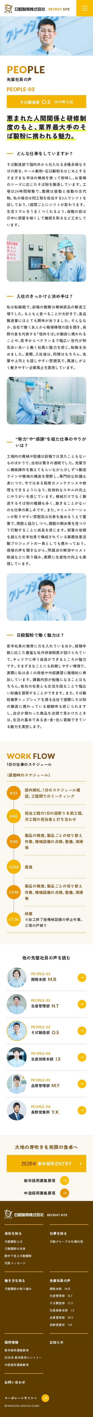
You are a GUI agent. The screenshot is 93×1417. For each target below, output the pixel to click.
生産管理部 (61, 1296)
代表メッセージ (15, 1263)
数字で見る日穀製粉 (18, 1256)
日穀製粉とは (14, 1241)
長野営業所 (61, 1325)
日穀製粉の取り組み (18, 1289)
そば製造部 (61, 1303)
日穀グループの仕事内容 (66, 1241)
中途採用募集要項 (17, 1365)
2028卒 (23, 1357)
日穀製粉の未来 (15, 1248)
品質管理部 (61, 1317)
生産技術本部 (62, 1310)
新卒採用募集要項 (17, 1350)
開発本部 (60, 1289)
